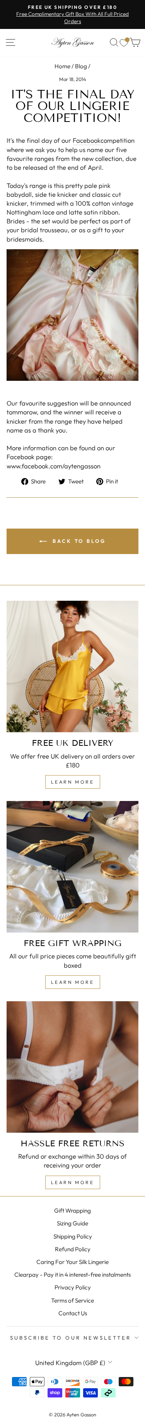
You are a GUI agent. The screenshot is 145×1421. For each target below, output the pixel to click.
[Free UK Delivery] (72, 666)
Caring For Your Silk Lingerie (72, 1262)
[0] (123, 42)
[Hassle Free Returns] (72, 1067)
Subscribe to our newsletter (70, 1338)
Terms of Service (72, 1300)
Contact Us (72, 1313)
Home (62, 66)
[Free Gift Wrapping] (72, 867)
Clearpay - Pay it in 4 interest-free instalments (72, 1274)
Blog (81, 66)
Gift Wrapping (72, 1210)
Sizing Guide (72, 1223)
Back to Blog (78, 541)
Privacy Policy (73, 1287)
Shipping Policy (72, 1236)
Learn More (72, 782)
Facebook (87, 140)
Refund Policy (72, 1249)
